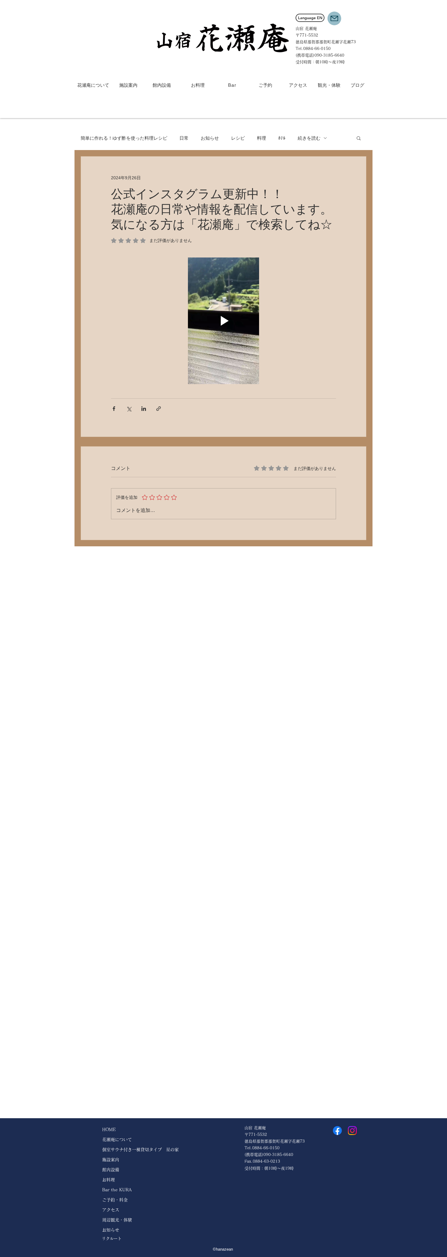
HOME (109, 1129)
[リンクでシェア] (158, 408)
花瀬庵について (117, 1139)
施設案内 (110, 1159)
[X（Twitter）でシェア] (129, 408)
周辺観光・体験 (117, 1220)
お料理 (108, 1180)
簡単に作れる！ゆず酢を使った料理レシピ (124, 138)
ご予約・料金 (115, 1200)
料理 (261, 138)
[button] (334, 18)
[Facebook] (337, 1130)
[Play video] (223, 320)
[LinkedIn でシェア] (144, 408)
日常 (184, 138)
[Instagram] (352, 1130)
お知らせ (210, 138)
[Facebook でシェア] (114, 408)
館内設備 (110, 1170)
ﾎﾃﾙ (282, 138)
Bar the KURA (117, 1190)
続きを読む (309, 138)
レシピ (238, 138)
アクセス (110, 1210)
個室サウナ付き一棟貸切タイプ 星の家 (140, 1149)
